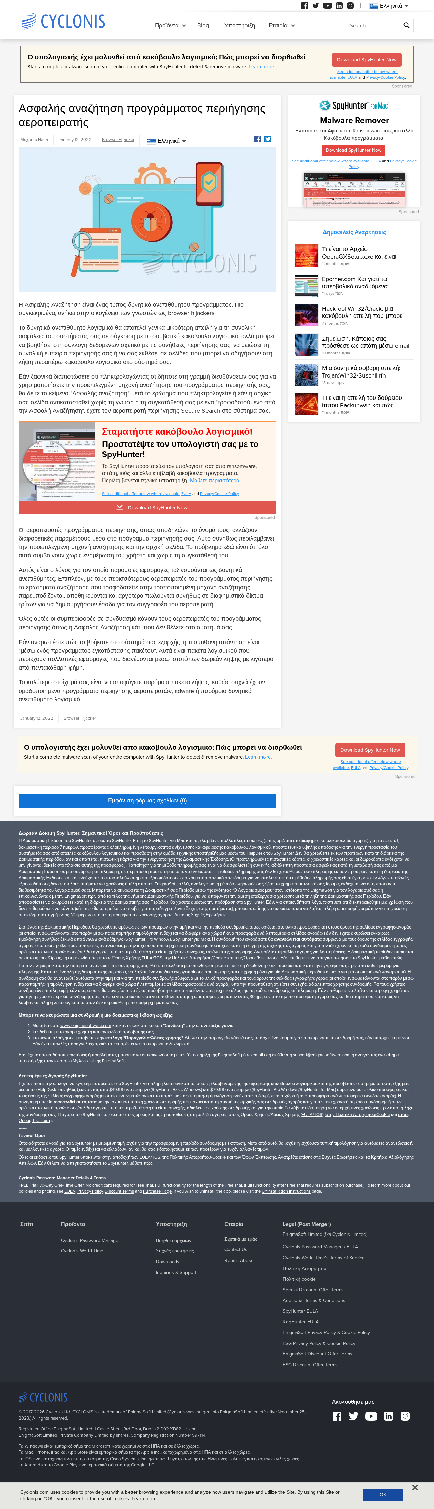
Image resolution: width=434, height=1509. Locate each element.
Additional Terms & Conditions (314, 1300)
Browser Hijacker (118, 139)
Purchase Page (157, 1191)
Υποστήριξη (239, 25)
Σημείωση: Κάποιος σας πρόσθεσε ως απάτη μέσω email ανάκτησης (365, 346)
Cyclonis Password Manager (90, 1240)
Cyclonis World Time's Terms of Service (324, 1258)
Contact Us (236, 1249)
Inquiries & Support (176, 1273)
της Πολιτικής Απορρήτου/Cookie (194, 1157)
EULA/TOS (152, 958)
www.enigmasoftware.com (85, 1025)
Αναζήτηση (407, 25)
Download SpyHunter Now (367, 60)
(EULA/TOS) (312, 1114)
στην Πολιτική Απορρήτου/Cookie (358, 1114)
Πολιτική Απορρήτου (305, 1268)
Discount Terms (119, 1191)
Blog (203, 25)
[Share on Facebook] (257, 139)
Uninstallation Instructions (286, 1191)
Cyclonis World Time (82, 1251)
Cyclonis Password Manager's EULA (320, 1247)
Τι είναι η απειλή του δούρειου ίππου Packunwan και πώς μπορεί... (362, 405)
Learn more (261, 67)
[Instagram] (350, 5)
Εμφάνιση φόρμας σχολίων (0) (147, 800)
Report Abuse (239, 1260)
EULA (352, 77)
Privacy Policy (90, 1191)
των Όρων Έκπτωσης (255, 1157)
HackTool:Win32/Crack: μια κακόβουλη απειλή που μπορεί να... (363, 316)
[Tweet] (267, 139)
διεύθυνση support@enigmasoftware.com (311, 1055)
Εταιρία (278, 25)
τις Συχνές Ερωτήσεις (205, 915)
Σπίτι (26, 1224)
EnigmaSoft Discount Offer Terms (317, 1354)
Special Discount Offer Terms (313, 1290)
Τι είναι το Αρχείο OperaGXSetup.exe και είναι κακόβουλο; (359, 256)
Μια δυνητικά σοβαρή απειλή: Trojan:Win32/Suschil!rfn (361, 372)
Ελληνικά (169, 141)
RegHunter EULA (301, 1322)
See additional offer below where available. (141, 493)
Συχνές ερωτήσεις (175, 1251)
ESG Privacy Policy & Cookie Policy (319, 1343)
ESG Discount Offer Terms (310, 1365)
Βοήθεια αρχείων (173, 1240)
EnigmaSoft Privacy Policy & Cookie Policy (326, 1332)
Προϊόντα (167, 25)
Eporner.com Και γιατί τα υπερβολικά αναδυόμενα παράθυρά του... (355, 286)
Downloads (167, 1262)
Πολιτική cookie (299, 1279)
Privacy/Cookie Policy (385, 77)
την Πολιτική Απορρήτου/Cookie (195, 958)
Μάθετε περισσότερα (214, 480)
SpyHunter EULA (300, 1311)
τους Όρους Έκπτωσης (256, 958)
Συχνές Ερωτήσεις (339, 1157)
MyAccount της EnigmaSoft (98, 1061)
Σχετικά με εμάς (240, 1239)
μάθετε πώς (390, 958)
